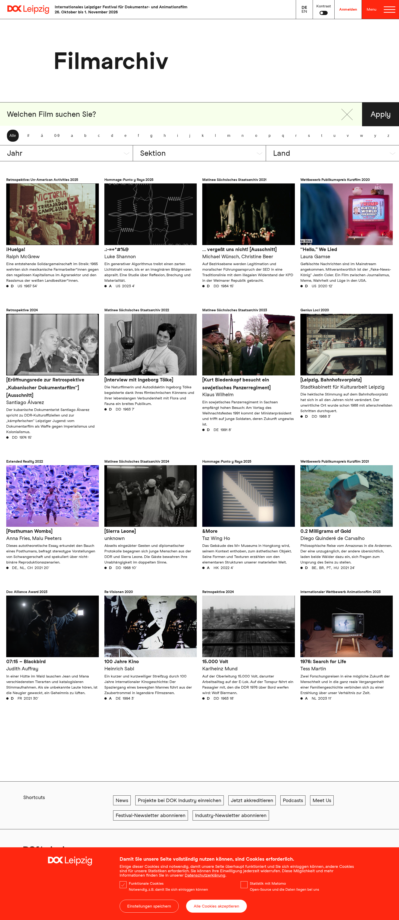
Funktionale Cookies (146, 883)
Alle (12, 136)
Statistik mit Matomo (268, 883)
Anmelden (348, 9)
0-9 (57, 136)
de (304, 7)
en (304, 11)
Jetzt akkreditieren (252, 800)
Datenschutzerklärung (205, 875)
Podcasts (293, 800)
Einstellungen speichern (149, 906)
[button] (347, 114)
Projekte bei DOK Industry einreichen (179, 800)
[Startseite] (24, 9)
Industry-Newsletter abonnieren (230, 815)
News (122, 800)
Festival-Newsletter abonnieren (150, 815)
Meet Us (322, 800)
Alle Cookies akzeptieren (216, 906)
